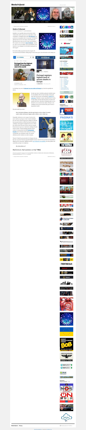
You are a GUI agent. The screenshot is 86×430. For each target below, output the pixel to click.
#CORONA (31, 152)
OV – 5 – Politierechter (64, 81)
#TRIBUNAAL (51, 152)
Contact (42, 21)
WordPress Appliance (38, 429)
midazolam (33, 98)
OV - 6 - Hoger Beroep (64, 65)
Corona (23, 152)
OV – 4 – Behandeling (64, 83)
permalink (29, 154)
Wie (22, 21)
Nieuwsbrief (27, 21)
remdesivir (50, 96)
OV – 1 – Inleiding (64, 86)
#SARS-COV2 (40, 152)
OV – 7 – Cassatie (64, 64)
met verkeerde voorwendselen (39, 141)
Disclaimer (19, 21)
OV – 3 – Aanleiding (64, 84)
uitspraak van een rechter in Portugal (32, 88)
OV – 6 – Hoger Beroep (65, 80)
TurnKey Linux (49, 429)
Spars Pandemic (29, 43)
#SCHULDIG (46, 152)
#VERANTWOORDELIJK (17, 154)
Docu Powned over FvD (65, 89)
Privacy (20, 425)
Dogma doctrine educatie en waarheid (20, 26)
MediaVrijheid (17, 4)
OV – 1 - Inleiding (64, 62)
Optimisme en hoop (52, 26)
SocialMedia (33, 21)
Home (14, 21)
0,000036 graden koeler (64, 87)
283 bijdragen (32, 36)
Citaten (38, 21)
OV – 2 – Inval (63, 85)
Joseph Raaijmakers (27, 30)
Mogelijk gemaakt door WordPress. (66, 425)
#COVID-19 (36, 152)
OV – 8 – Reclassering (64, 63)
